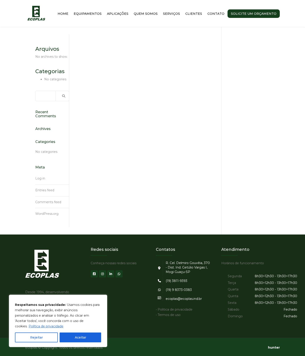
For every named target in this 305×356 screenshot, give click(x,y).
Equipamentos (88, 14)
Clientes (193, 14)
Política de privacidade (46, 326)
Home (63, 14)
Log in (40, 178)
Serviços (171, 14)
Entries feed (44, 190)
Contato (215, 14)
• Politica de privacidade (174, 309)
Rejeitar (36, 337)
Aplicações (117, 14)
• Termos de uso (168, 315)
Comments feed (48, 202)
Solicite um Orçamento (253, 14)
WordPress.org (46, 214)
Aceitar (80, 337)
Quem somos (146, 14)
